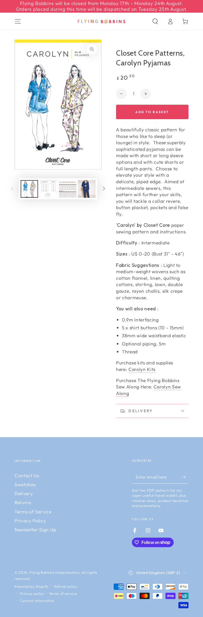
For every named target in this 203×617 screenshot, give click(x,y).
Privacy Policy (30, 521)
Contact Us (27, 476)
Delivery (24, 493)
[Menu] (17, 21)
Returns (23, 502)
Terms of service (63, 593)
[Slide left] (12, 188)
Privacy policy (32, 593)
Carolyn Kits (141, 369)
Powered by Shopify (32, 586)
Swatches (25, 484)
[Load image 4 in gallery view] (86, 189)
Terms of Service (33, 512)
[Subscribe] (185, 477)
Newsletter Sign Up (35, 530)
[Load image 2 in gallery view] (48, 189)
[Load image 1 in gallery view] (29, 189)
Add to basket (152, 112)
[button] (155, 21)
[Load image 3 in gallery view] (67, 189)
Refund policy (65, 586)
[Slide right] (103, 188)
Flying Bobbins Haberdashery (54, 572)
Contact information (37, 601)
